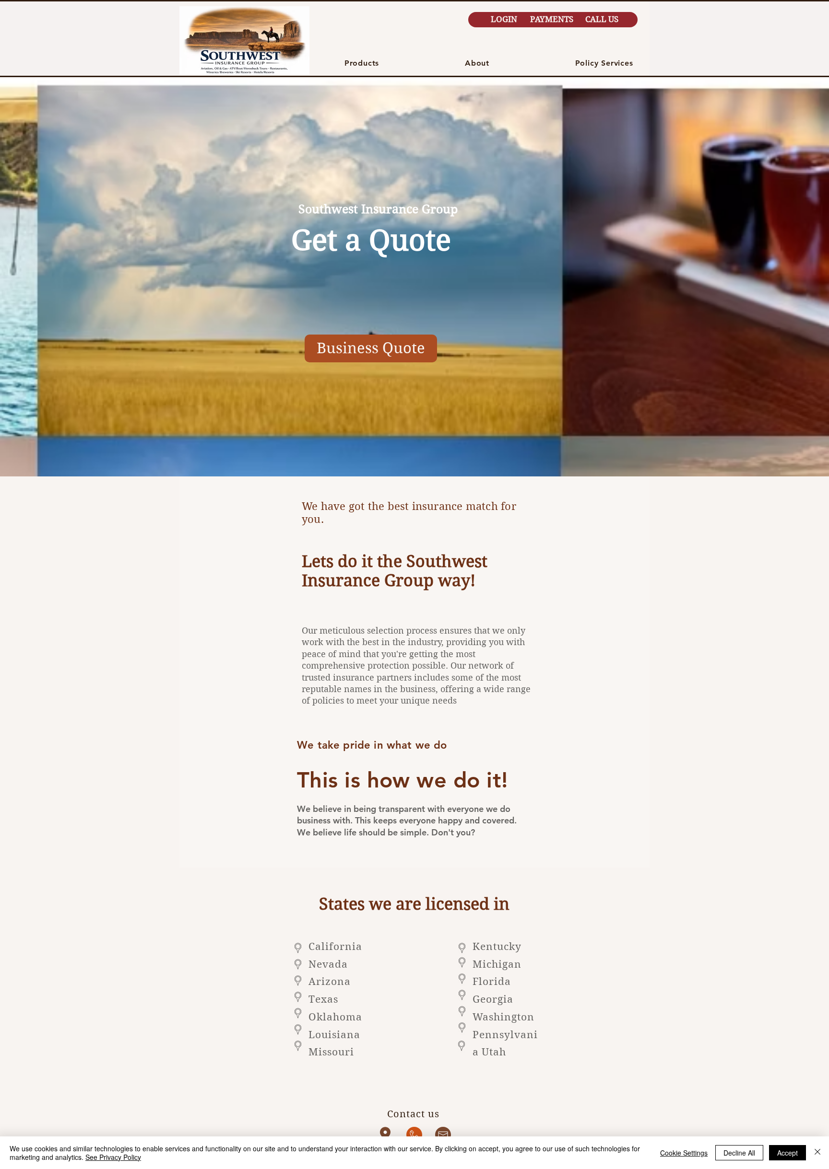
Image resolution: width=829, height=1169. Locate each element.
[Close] (817, 1152)
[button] (362, 63)
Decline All (739, 1152)
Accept (787, 1152)
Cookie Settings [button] (684, 1152)
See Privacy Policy (113, 1157)
